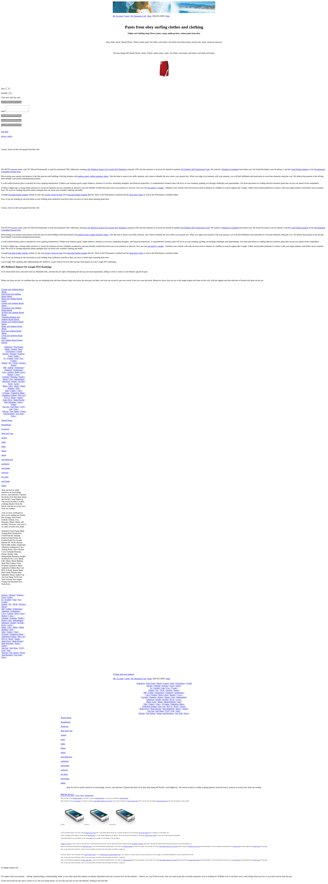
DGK (15, 363)
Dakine (4, 363)
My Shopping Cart (138, 16)
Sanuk (20, 397)
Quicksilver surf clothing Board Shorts (11, 309)
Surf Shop (15, 407)
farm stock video (136, 195)
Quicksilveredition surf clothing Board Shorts (10, 318)
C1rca (16, 374)
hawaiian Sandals (127, 846)
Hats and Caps (7, 433)
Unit (11, 409)
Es (5, 358)
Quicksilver (10, 351)
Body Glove (20, 372)
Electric (5, 354)
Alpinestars (19, 368)
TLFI (22, 407)
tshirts (3, 486)
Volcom (5, 411)
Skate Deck (7, 400)
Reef (20, 349)
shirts (3, 446)
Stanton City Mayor (66, 843)
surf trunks (5, 468)
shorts (3, 455)
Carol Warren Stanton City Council (103, 801)
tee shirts (4, 477)
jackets (4, 438)
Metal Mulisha (170, 702)
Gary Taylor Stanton (144, 832)
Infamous (6, 381)
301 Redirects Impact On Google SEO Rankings (107, 169)
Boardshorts (6, 425)
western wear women (90, 832)
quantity (4, 93)
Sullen (13, 404)
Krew (13, 416)
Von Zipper (14, 411)
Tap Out (5, 407)
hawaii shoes (91, 835)
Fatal (17, 358)
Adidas (10, 368)
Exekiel (10, 358)
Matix (16, 386)
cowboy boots (237, 846)
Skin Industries (10, 402)
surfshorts (5, 464)
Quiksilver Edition (9, 395)
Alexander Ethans (77, 798)
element (13, 354)
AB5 (91, 838)
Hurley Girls (8, 379)
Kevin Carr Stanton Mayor (67, 795)
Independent (19, 379)
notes (3, 111)
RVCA (7, 397)
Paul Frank (18, 347)
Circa (4, 372)
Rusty (13, 397)
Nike (7, 391)
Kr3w (10, 384)
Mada (5, 386)
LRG (11, 386)
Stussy (20, 402)
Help (168, 16)
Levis (16, 384)
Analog (14, 349)
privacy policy (7, 136)
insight (14, 381)
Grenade (5, 377)
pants (3, 442)
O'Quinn (5, 393)
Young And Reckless (14, 412)
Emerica (21, 354)
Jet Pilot (21, 381)
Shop (149, 16)
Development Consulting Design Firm (110, 854)
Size (3, 88)
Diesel (13, 365)
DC (10, 363)
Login (126, 16)
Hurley (22, 377)
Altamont (8, 370)
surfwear (4, 473)
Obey (20, 391)
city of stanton (76, 801)
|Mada (7, 349)
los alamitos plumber (137, 843)
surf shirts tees (7, 459)
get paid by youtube (156, 188)
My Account (118, 16)
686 (4, 368)
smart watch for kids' (132, 801)
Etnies (16, 356)
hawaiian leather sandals (18, 195)
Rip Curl (21, 395)
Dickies (22, 363)
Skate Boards (18, 400)
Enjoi (10, 356)
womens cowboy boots (194, 846)
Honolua (14, 377)
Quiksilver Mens (17, 393)
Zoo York (20, 414)
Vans (16, 409)
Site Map (4, 132)
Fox (21, 358)
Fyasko (13, 361)
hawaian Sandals (79, 795)
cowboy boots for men (53, 195)
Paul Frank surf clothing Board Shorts (11, 295)
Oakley (13, 391)
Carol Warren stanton (299, 169)
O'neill (19, 351)
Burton (10, 374)
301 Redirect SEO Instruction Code (195, 169)
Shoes (3, 451)
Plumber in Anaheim (230, 169)
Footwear (5, 429)
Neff (17, 388)
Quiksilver (8, 347)
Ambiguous (18, 370)
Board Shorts (6, 420)
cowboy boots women (150, 835)
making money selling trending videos (93, 176)
